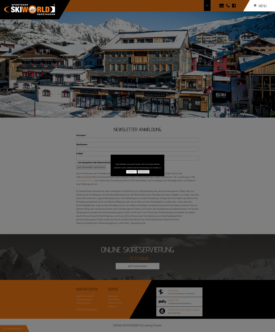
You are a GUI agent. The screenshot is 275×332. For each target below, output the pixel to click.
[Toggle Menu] (255, 5)
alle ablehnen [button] (143, 172)
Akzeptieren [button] (131, 172)
